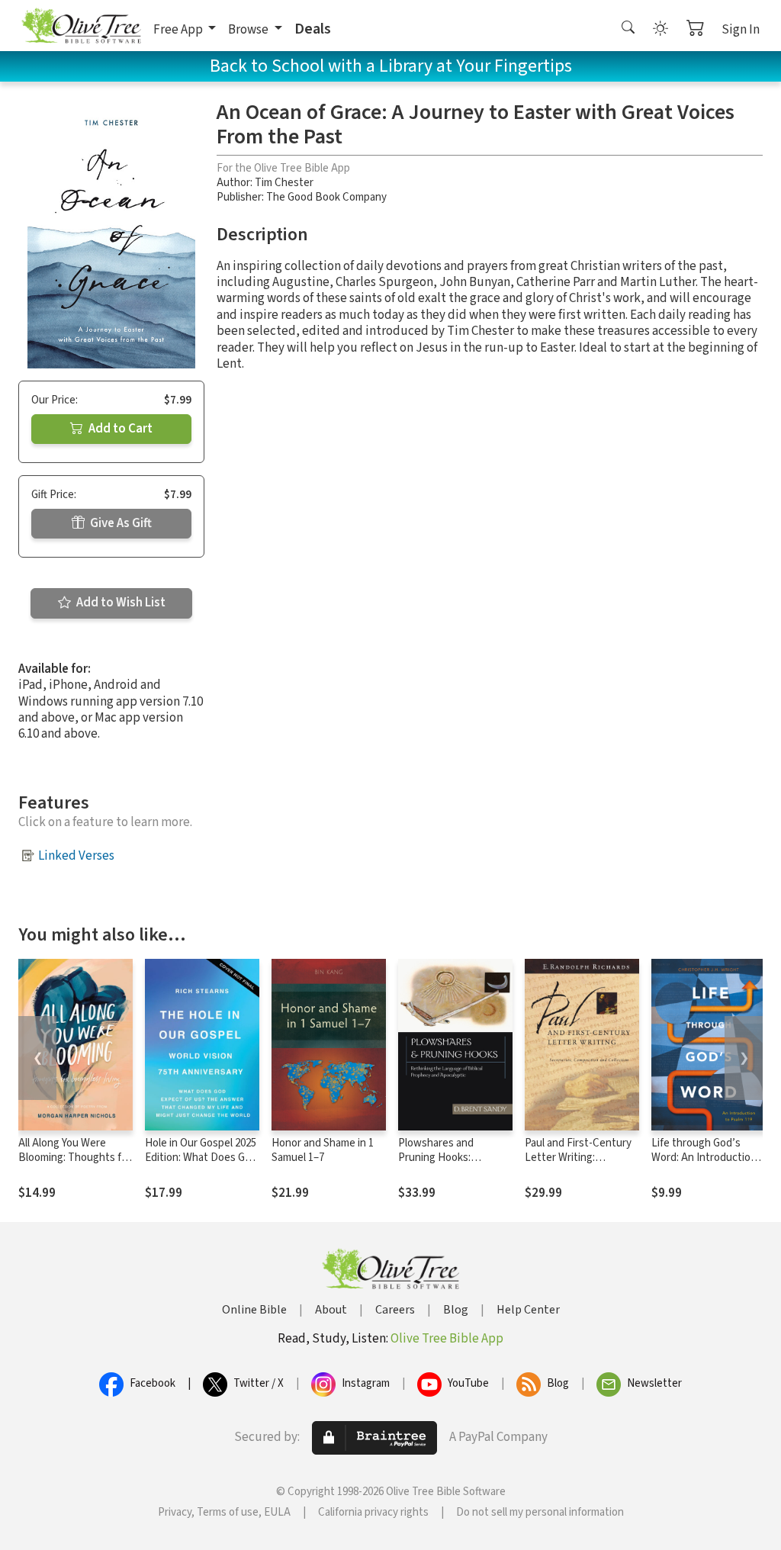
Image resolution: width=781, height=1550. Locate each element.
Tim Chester (284, 183)
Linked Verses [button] (76, 856)
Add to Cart (119, 429)
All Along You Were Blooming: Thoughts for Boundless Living (74, 1157)
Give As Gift (120, 523)
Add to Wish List (120, 602)
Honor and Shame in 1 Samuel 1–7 (323, 1150)
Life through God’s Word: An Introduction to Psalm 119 (704, 1157)
